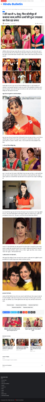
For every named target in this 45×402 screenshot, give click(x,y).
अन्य (6, 9)
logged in (8, 359)
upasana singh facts (33, 305)
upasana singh (11, 305)
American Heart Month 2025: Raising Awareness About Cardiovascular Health (20, 0)
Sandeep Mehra (7, 23)
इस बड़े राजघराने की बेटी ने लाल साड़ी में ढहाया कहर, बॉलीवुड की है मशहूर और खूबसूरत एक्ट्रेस (22, 347)
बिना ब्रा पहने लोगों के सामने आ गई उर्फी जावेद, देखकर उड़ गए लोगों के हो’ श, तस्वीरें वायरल (8, 347)
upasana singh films (17, 307)
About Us (3, 381)
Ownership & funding (5, 395)
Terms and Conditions (5, 383)
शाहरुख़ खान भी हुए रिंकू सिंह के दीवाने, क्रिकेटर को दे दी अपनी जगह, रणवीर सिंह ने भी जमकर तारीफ (35, 348)
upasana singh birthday (21, 305)
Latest (2, 390)
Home (4, 9)
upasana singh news (28, 307)
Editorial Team (3, 393)
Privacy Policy (4, 380)
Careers (2, 385)
